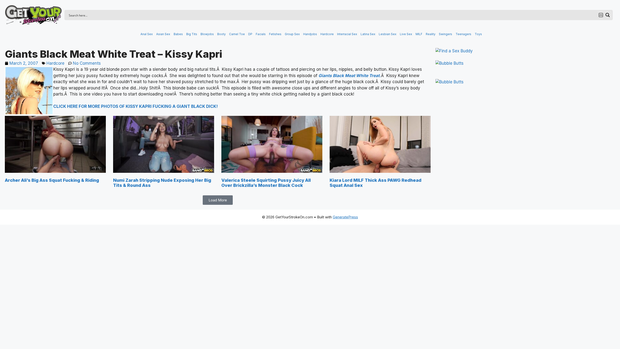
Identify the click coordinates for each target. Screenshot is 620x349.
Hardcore (327, 34)
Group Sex (292, 34)
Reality (430, 34)
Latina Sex (368, 34)
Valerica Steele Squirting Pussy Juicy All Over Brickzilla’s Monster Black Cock (266, 183)
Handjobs (310, 34)
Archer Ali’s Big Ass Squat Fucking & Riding (52, 180)
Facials (261, 34)
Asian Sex (163, 34)
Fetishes (275, 34)
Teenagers (463, 34)
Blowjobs (207, 34)
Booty (221, 34)
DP (250, 34)
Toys (478, 34)
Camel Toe (237, 34)
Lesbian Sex (387, 34)
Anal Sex (146, 34)
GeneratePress (345, 217)
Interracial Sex (347, 34)
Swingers (445, 34)
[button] (218, 200)
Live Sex (406, 34)
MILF (419, 34)
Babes (178, 34)
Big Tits (191, 34)
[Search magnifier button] (607, 15)
